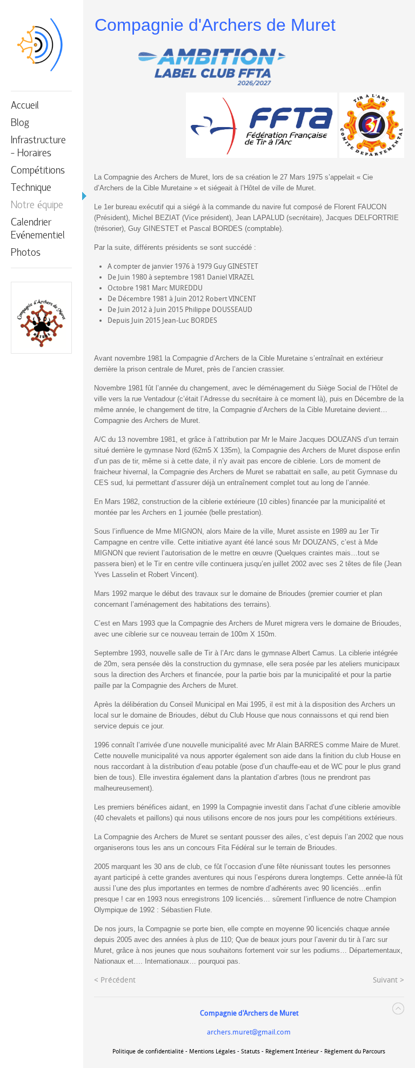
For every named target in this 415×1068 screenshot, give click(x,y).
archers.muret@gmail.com (249, 1032)
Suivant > (388, 980)
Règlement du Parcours (354, 1051)
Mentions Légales (212, 1051)
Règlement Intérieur (292, 1051)
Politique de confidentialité (148, 1051)
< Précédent (115, 980)
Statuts (250, 1051)
